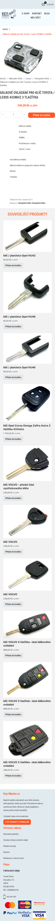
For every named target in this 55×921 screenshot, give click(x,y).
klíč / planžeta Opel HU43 (19, 255)
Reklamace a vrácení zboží (13, 858)
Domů (5, 29)
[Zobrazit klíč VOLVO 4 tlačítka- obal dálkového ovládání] (27, 624)
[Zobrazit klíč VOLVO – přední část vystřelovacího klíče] (27, 463)
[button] (43, 41)
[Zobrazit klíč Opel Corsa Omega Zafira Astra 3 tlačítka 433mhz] (27, 402)
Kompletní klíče (42, 78)
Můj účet (36, 17)
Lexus (28, 78)
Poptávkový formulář (17, 822)
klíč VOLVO (10, 541)
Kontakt (37, 13)
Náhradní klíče (15, 78)
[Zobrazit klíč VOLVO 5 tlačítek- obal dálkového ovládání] (27, 679)
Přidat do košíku (13, 265)
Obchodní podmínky (11, 834)
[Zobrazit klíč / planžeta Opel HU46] (27, 292)
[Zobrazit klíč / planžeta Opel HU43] (27, 236)
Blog (47, 13)
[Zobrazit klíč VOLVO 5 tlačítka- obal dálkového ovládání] (27, 739)
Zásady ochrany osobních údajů (15, 840)
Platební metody (9, 846)
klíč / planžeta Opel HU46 (19, 316)
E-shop (26, 13)
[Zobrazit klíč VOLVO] (27, 521)
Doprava (6, 852)
